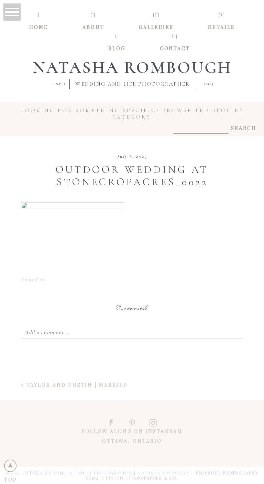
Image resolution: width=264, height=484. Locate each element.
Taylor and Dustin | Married (77, 385)
